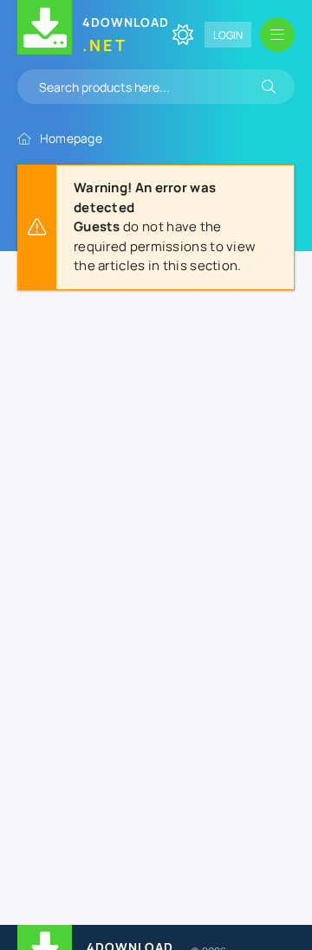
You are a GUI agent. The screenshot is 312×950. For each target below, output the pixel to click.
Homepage (71, 138)
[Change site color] (183, 35)
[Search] (269, 86)
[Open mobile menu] (277, 34)
